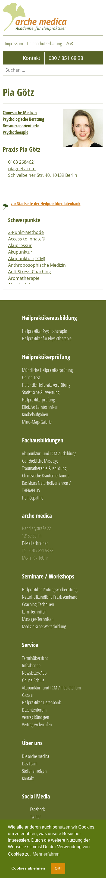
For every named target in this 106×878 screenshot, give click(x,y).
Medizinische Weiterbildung (44, 626)
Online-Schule (33, 680)
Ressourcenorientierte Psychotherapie (21, 129)
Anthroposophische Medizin (37, 265)
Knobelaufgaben (35, 414)
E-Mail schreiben (35, 543)
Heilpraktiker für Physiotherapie (46, 338)
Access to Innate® (26, 239)
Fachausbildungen (42, 440)
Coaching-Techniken (38, 604)
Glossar (28, 695)
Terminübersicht (35, 658)
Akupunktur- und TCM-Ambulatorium (51, 687)
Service (30, 645)
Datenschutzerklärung (44, 43)
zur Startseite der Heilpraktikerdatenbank (45, 204)
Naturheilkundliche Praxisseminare (49, 597)
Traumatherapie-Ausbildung (44, 468)
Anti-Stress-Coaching (29, 272)
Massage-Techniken (38, 619)
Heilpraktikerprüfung (46, 357)
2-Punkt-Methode (26, 232)
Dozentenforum (34, 709)
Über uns (32, 743)
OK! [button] (58, 868)
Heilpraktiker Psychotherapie (44, 331)
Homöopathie (32, 497)
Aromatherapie (23, 278)
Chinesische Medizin (20, 113)
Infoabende (31, 665)
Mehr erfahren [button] (46, 854)
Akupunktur (20, 252)
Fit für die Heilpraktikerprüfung (46, 384)
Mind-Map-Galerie (37, 421)
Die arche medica (35, 756)
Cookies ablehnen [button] (28, 868)
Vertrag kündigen (35, 717)
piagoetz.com (22, 169)
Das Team (29, 763)
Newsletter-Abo (34, 672)
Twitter (35, 816)
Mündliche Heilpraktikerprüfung (47, 370)
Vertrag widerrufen (37, 724)
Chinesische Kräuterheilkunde (45, 475)
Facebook (37, 809)
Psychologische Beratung (23, 119)
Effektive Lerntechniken (40, 407)
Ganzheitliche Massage (40, 460)
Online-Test (31, 377)
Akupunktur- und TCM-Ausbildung (49, 453)
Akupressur (20, 245)
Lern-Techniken (34, 611)
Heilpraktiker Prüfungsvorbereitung (49, 589)
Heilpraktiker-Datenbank (41, 702)
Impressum (14, 43)
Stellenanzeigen (34, 771)
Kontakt (28, 778)
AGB (69, 43)
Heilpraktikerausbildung (49, 317)
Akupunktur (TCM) (26, 259)
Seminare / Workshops (48, 576)
